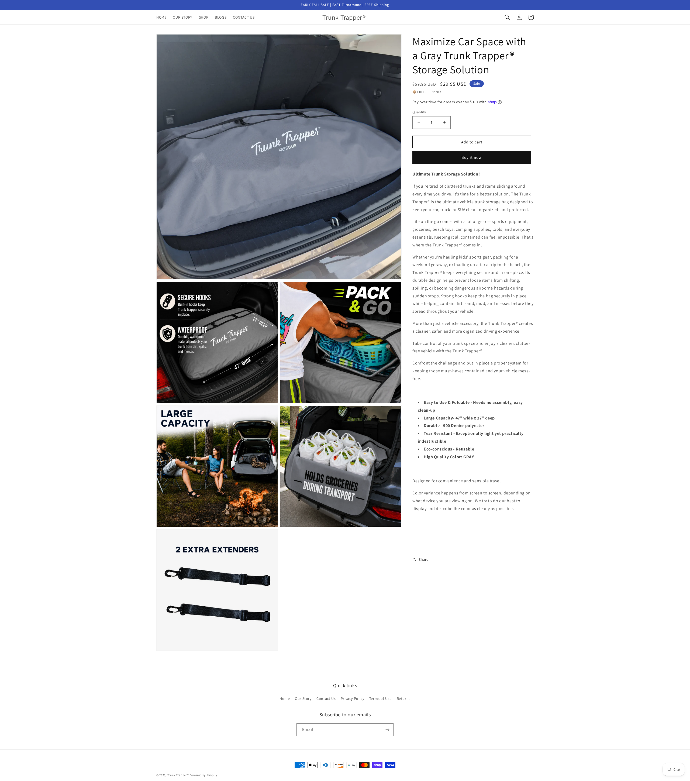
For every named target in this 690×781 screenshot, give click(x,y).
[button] (507, 17)
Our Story (303, 698)
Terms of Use (380, 698)
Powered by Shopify (203, 775)
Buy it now (471, 157)
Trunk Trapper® (178, 775)
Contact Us (326, 698)
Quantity (419, 111)
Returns (403, 698)
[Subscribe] (387, 729)
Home (285, 698)
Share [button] (424, 559)
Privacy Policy (352, 698)
